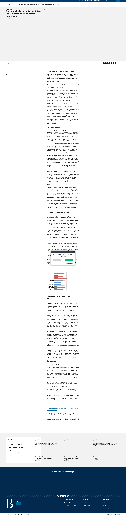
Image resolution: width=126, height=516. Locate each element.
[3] (66, 311)
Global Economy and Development (70, 505)
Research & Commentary (97, 0)
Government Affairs (106, 508)
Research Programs (88, 0)
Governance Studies (67, 500)
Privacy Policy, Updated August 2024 (11, 514)
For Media (109, 0)
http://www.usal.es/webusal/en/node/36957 (59, 413)
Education (37, 4)
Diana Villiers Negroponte (11, 18)
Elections (42, 4)
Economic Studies (67, 502)
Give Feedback (69, 259)
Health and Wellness (48, 4)
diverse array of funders (60, 425)
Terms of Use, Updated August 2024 (23, 514)
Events (83, 0)
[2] (65, 217)
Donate (118, 1)
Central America (10, 452)
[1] (57, 119)
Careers (84, 502)
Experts (79, 0)
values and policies (72, 425)
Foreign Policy (112, 81)
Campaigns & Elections (113, 74)
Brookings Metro (67, 507)
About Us (113, 0)
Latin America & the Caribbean (115, 75)
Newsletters (104, 0)
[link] (15, 444)
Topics (54, 4)
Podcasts (104, 505)
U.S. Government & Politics (114, 72)
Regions (58, 4)
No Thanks (57, 259)
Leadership (85, 500)
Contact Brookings (86, 505)
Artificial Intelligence (31, 4)
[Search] (119, 4)
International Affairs (22, 4)
